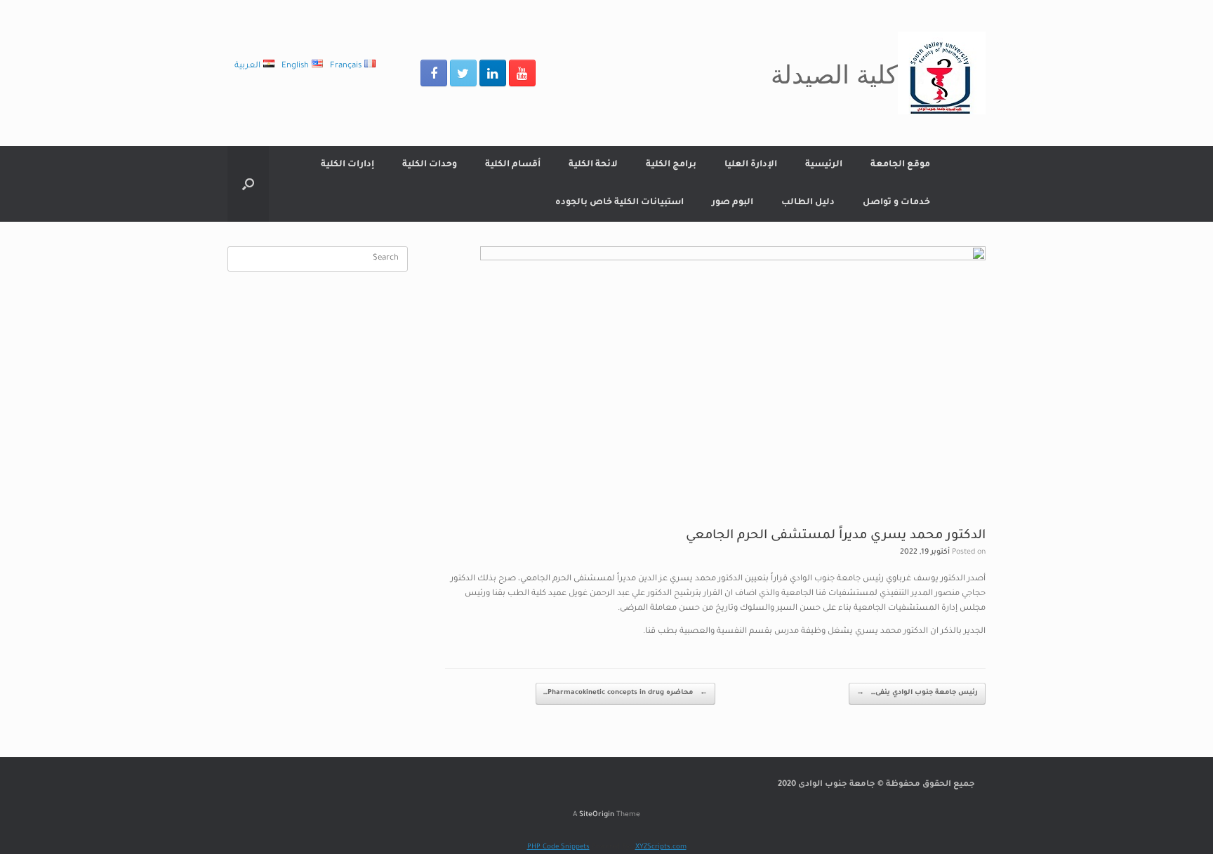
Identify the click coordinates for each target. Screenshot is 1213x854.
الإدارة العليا (750, 165)
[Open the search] (248, 184)
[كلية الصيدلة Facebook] (433, 73)
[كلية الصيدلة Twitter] (463, 73)
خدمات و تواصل (896, 203)
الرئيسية (823, 165)
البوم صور (732, 203)
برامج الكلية (671, 165)
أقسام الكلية (513, 165)
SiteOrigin (596, 815)
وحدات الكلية (429, 165)
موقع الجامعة (900, 165)
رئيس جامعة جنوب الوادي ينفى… (917, 693)
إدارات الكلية (347, 165)
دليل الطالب (808, 203)
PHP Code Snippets (558, 847)
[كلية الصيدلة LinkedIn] (492, 73)
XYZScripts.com (661, 847)
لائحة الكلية (593, 165)
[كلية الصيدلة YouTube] (522, 73)
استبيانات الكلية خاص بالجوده (619, 203)
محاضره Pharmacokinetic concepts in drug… (625, 693)
